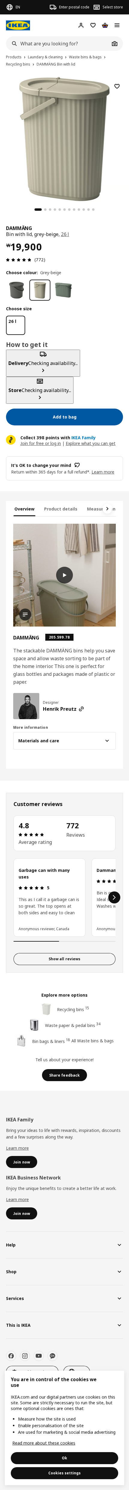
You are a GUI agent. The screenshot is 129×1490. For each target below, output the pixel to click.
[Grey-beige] (39, 290)
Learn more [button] (103, 472)
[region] (64, 138)
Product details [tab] (60, 509)
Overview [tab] (24, 509)
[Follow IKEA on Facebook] (11, 1356)
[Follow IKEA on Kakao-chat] (52, 1356)
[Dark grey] (16, 290)
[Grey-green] (63, 290)
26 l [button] (65, 234)
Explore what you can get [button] (91, 443)
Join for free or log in (40, 443)
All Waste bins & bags (92, 1041)
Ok (64, 1458)
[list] (65, 897)
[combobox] (58, 43)
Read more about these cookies (43, 1443)
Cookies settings (64, 1473)
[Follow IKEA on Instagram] (25, 1356)
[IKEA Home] (18, 25)
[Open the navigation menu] (117, 25)
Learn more (17, 1148)
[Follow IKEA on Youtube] (39, 1356)
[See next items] (107, 509)
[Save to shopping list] (117, 86)
